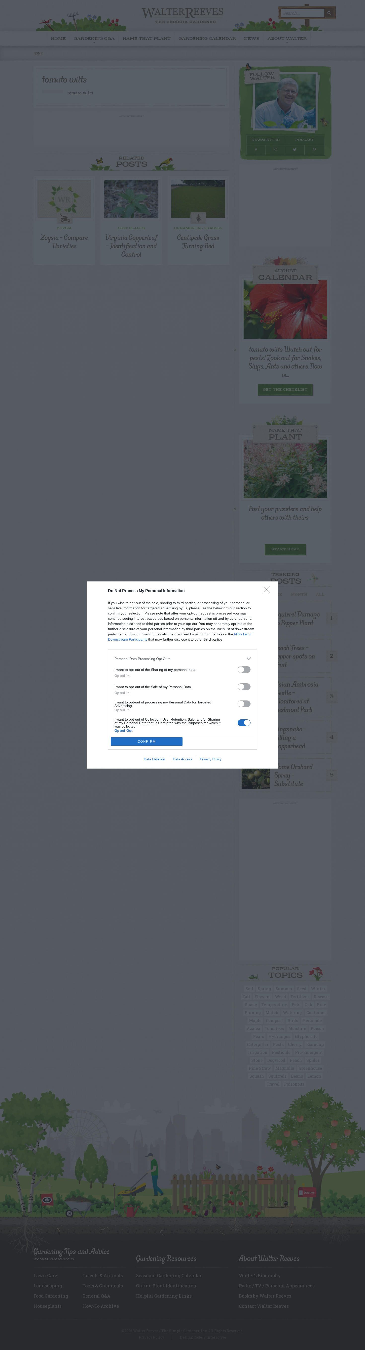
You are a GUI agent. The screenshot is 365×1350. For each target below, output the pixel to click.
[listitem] (182, 658)
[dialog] (182, 675)
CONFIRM (147, 741)
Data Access (182, 759)
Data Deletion (154, 759)
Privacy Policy (210, 759)
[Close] (268, 591)
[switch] (244, 669)
